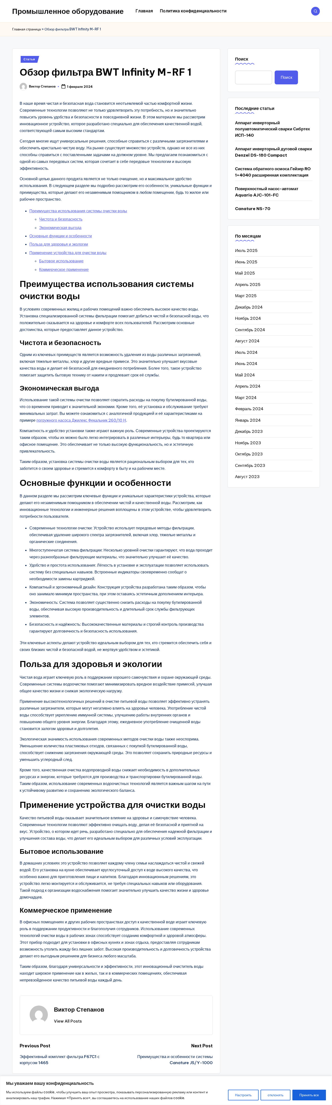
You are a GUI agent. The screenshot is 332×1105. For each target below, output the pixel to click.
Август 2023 (247, 476)
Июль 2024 (246, 352)
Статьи (29, 59)
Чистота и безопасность (60, 219)
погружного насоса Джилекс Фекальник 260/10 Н (81, 420)
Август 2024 (247, 340)
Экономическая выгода (60, 227)
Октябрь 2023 (249, 453)
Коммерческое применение (64, 269)
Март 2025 (246, 295)
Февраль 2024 (249, 408)
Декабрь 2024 (249, 307)
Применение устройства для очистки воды (67, 252)
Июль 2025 (246, 250)
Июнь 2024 (246, 363)
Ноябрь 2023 (248, 442)
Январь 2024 (248, 420)
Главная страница (26, 29)
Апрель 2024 (248, 386)
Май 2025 (245, 273)
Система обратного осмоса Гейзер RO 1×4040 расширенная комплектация (273, 172)
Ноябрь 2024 (248, 318)
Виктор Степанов (79, 1009)
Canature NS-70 (252, 208)
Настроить (243, 1095)
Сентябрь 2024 (250, 329)
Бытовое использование (61, 260)
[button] (68, 1021)
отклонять (275, 1095)
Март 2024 (246, 397)
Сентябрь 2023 (250, 465)
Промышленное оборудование (68, 11)
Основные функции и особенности (60, 235)
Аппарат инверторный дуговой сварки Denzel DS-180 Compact (273, 152)
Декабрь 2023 (249, 431)
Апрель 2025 (248, 284)
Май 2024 (245, 374)
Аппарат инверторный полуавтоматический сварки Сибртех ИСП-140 (272, 129)
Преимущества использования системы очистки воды (78, 210)
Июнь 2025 (246, 261)
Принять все (309, 1095)
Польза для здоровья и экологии (58, 244)
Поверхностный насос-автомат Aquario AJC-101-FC (266, 192)
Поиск (241, 59)
